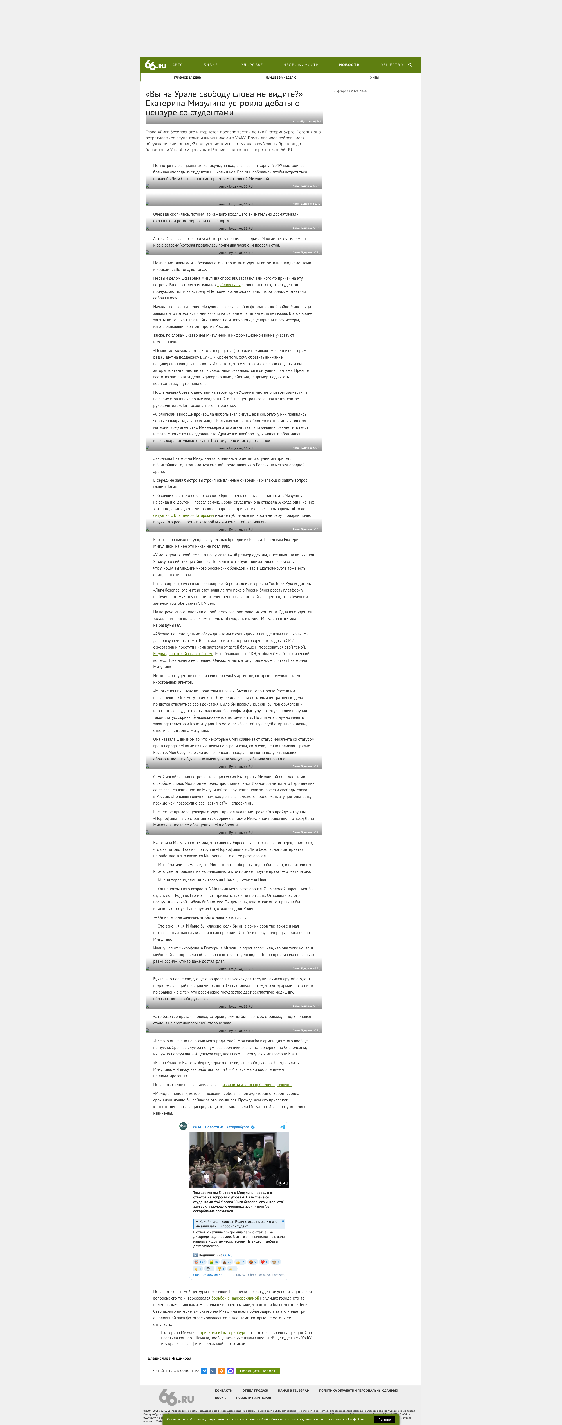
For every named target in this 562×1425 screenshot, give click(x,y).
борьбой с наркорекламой (235, 1298)
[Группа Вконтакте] (213, 1371)
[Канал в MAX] (230, 1371)
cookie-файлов (353, 1419)
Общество (391, 65)
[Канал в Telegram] (204, 1371)
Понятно (384, 1419)
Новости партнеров (253, 1398)
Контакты (224, 1391)
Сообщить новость (259, 1371)
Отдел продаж (255, 1391)
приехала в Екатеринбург (222, 1332)
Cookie (220, 1398)
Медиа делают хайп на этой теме (183, 653)
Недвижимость (301, 65)
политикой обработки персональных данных (281, 1419)
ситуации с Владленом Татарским (183, 515)
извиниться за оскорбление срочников (257, 1084)
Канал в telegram (293, 1391)
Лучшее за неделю (281, 77)
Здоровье (252, 65)
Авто (177, 65)
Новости (349, 65)
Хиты (374, 77)
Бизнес (212, 65)
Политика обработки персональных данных (358, 1391)
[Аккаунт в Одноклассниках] (221, 1371)
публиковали (229, 284)
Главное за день (187, 77)
